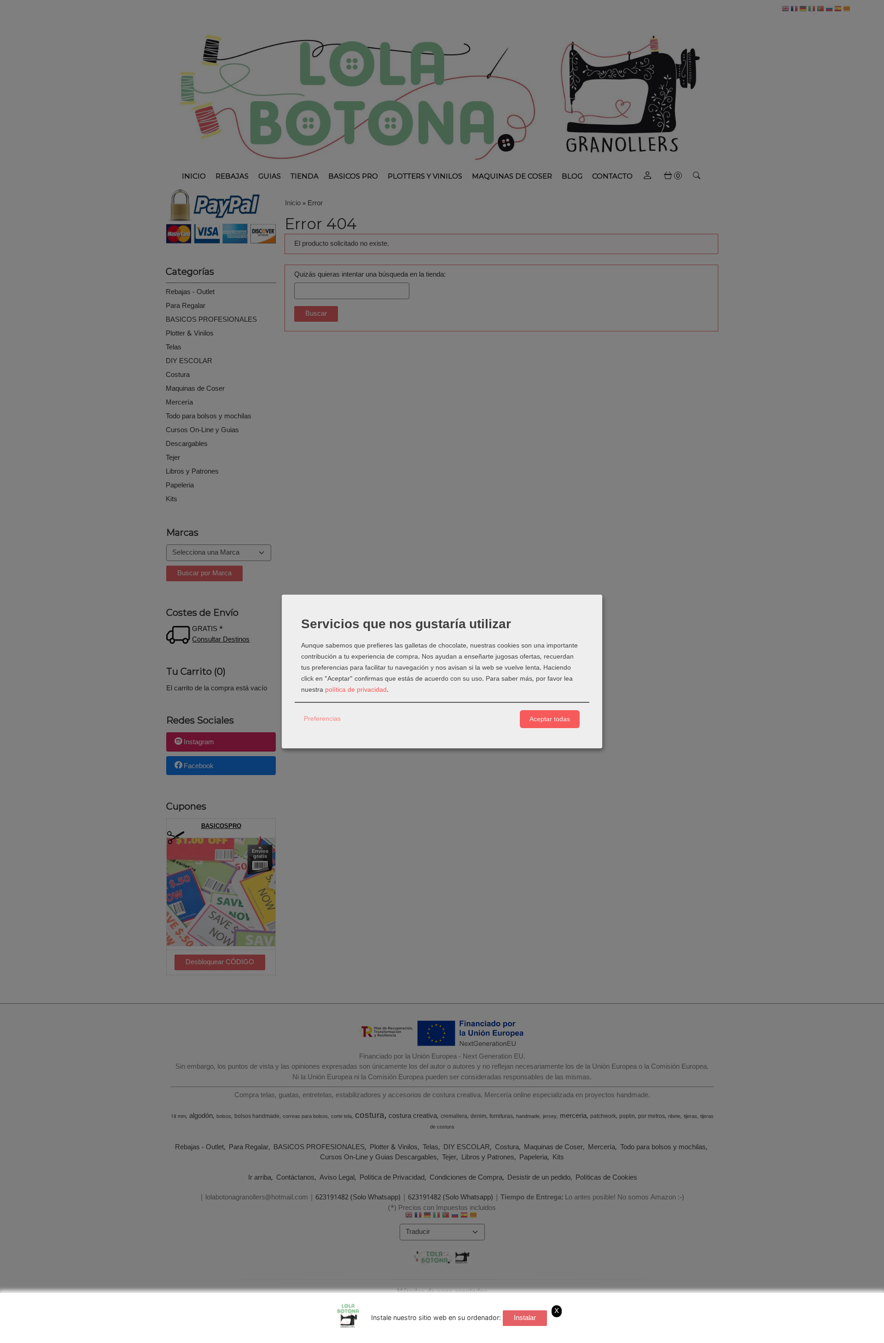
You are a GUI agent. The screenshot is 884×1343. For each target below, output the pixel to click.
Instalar (525, 1318)
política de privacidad (356, 689)
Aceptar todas (549, 719)
